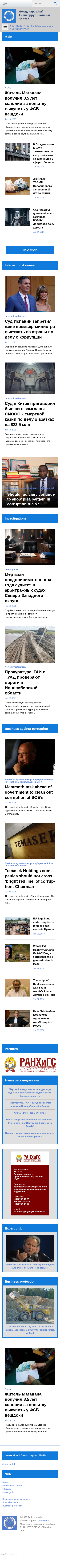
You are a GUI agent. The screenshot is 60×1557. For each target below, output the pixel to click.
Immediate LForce (12, 1554)
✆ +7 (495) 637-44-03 (19, 26)
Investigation (12, 569)
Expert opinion (28, 488)
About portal (8, 1464)
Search (55, 4)
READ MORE (30, 250)
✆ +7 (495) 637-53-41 (19, 29)
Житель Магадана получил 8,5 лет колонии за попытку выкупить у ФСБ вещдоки (25, 103)
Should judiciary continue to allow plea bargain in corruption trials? (31, 499)
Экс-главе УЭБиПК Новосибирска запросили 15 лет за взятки (42, 186)
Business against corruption (20, 779)
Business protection (12, 1505)
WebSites (44, 1520)
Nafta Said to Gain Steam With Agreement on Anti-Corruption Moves (44, 1018)
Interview (12, 488)
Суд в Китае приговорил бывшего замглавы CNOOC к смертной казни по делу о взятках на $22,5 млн (30, 414)
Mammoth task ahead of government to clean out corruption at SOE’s (29, 792)
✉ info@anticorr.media (42, 26)
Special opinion (10, 1502)
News (8, 88)
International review (15, 316)
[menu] (5, 27)
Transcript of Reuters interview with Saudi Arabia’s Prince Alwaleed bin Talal (44, 987)
